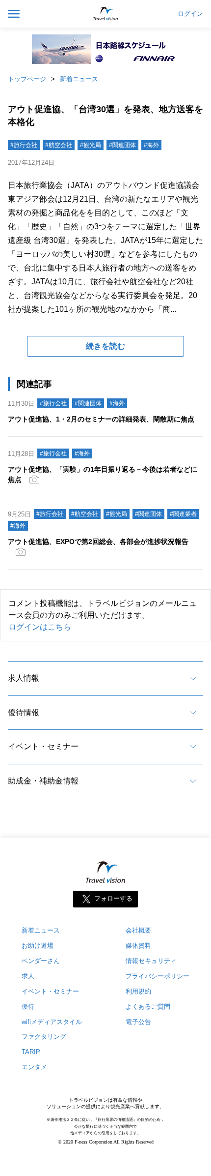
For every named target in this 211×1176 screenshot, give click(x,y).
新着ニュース (79, 79)
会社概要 (138, 930)
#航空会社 (58, 145)
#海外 (151, 145)
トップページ (27, 79)
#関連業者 (183, 514)
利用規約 (138, 991)
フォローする (113, 898)
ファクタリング (44, 1036)
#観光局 (90, 145)
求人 (28, 976)
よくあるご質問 (148, 1006)
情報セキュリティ (151, 961)
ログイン (190, 13)
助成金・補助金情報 (43, 781)
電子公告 (138, 1021)
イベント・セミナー (43, 746)
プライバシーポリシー (157, 976)
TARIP (31, 1051)
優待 (28, 1006)
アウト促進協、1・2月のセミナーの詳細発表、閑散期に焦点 (101, 419)
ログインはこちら (39, 627)
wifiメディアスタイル (52, 1021)
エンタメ (34, 1067)
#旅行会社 (23, 145)
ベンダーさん (41, 961)
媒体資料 (138, 945)
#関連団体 (122, 145)
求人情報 (23, 678)
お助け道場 (37, 945)
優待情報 (23, 712)
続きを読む (105, 346)
